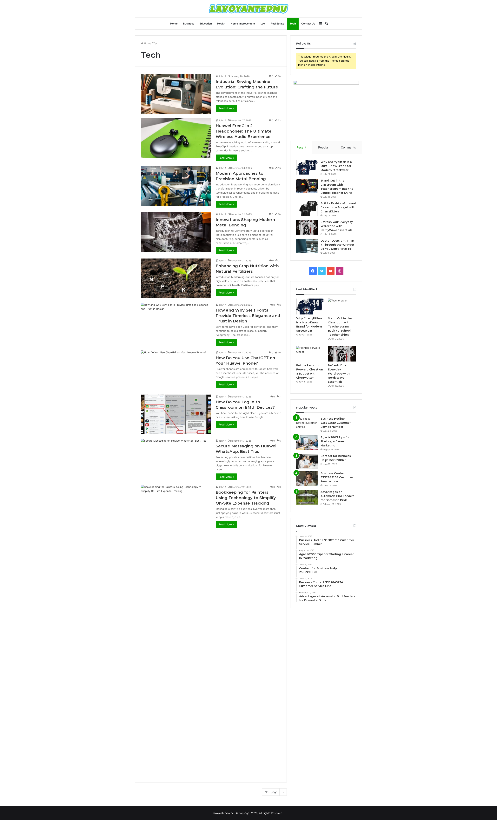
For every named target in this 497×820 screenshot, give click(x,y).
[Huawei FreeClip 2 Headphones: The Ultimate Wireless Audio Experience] (176, 138)
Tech (293, 23)
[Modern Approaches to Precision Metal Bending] (176, 185)
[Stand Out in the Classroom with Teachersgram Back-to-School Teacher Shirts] (307, 186)
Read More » (226, 108)
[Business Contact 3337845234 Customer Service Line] (307, 478)
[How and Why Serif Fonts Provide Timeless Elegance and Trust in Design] (176, 322)
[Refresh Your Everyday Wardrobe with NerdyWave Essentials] (307, 227)
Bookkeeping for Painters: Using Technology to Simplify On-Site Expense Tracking (246, 498)
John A (222, 76)
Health (221, 23)
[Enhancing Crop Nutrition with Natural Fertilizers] (176, 278)
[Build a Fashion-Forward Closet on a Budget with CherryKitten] (307, 208)
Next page (271, 792)
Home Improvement (243, 23)
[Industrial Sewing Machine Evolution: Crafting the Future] (176, 94)
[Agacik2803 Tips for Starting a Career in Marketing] (307, 442)
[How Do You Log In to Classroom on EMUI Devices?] (176, 414)
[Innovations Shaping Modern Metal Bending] (176, 232)
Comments (348, 147)
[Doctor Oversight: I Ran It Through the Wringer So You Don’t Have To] (307, 246)
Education (206, 23)
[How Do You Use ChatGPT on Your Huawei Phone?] (176, 370)
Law (263, 23)
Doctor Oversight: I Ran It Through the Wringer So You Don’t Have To (337, 245)
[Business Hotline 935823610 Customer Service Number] (307, 424)
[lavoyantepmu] (248, 9)
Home (174, 23)
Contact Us (308, 23)
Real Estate (277, 23)
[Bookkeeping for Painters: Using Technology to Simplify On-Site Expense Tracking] (176, 630)
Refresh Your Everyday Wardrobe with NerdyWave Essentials (337, 226)
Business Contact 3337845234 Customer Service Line (337, 477)
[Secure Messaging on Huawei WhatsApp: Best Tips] (176, 458)
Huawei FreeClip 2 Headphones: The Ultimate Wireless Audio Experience (243, 131)
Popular (323, 147)
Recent (301, 147)
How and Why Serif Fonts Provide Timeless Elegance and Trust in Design (248, 315)
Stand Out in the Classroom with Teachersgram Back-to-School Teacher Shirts (340, 326)
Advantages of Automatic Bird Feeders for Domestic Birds (338, 496)
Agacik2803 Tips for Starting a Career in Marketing (335, 441)
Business (188, 23)
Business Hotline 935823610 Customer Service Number (336, 423)
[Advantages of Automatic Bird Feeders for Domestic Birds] (307, 497)
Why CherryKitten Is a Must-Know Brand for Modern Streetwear (336, 166)
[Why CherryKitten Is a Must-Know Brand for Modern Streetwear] (307, 167)
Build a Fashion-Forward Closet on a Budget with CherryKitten (338, 207)
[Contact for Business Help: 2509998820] (307, 461)
